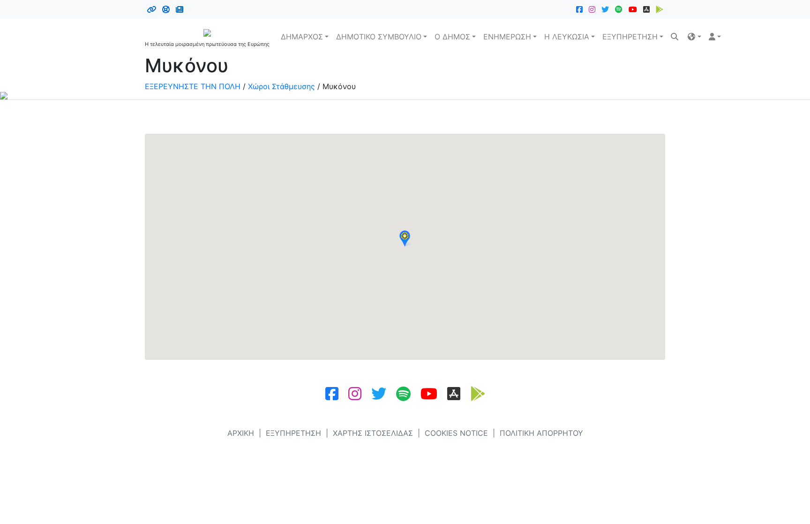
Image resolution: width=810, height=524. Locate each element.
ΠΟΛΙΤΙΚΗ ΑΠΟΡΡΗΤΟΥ (541, 433)
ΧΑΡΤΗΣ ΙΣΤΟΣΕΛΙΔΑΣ (373, 433)
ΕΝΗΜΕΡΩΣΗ (507, 36)
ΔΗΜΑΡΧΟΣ (302, 36)
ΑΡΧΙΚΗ (240, 433)
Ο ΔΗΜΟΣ (452, 36)
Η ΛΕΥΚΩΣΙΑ (566, 36)
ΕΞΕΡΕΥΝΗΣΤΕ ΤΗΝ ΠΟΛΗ (192, 86)
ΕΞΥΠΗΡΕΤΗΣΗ (630, 36)
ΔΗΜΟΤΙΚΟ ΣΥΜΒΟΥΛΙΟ (378, 36)
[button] (694, 36)
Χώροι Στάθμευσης (281, 86)
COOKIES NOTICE (456, 433)
